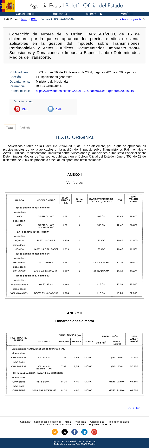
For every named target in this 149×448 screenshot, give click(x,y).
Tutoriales (79, 424)
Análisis (25, 127)
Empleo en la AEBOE (100, 424)
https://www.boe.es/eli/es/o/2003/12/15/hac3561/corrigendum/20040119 (85, 91)
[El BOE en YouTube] (94, 434)
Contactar (25, 422)
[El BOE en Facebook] (74, 434)
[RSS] (55, 434)
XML (58, 109)
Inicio (24, 19)
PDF (25, 109)
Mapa (68, 422)
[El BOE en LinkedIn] (84, 434)
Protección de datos (118, 422)
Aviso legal (80, 422)
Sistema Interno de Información (54, 424)
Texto (10, 127)
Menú (124, 13)
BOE (34, 19)
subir (136, 408)
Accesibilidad (97, 422)
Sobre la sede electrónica (47, 422)
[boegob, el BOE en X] (65, 434)
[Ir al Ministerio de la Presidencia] (7, 6)
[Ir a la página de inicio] (75, 6)
